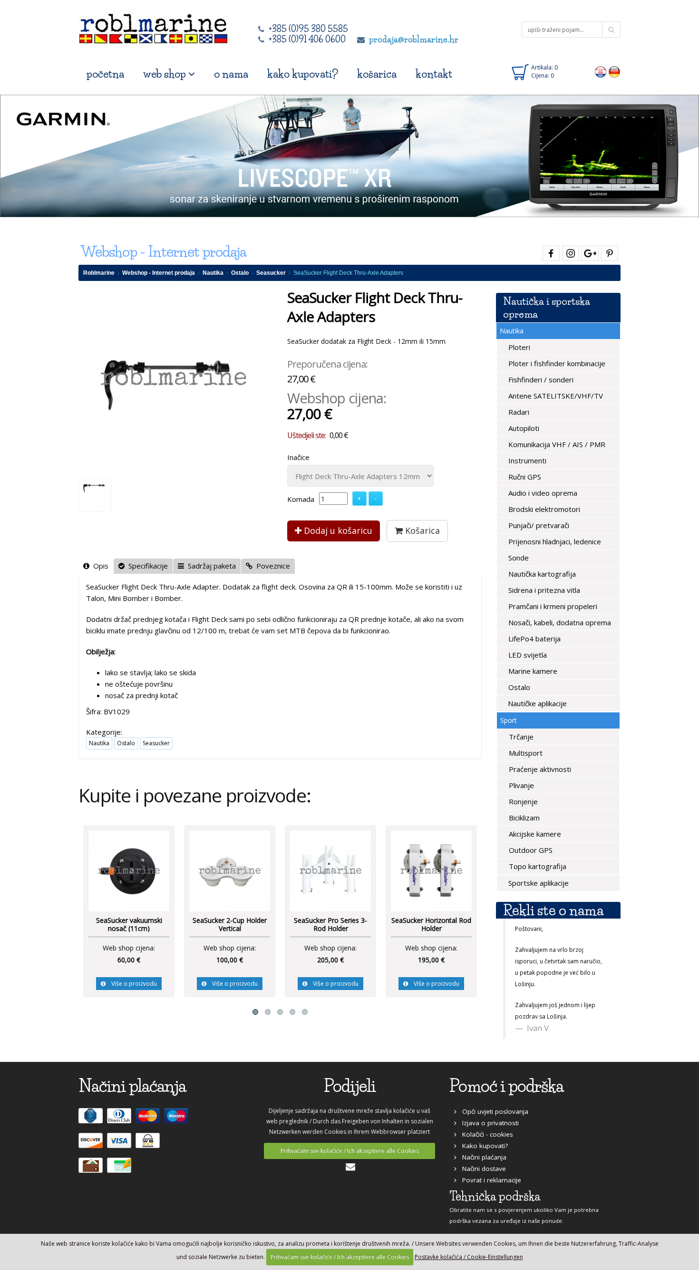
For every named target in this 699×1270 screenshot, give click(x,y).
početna (105, 74)
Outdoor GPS (530, 850)
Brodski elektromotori (543, 509)
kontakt (434, 74)
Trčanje (520, 736)
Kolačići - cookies (484, 1134)
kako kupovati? (302, 74)
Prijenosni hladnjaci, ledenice (553, 541)
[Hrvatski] (601, 71)
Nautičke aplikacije (536, 703)
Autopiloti (522, 428)
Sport (508, 720)
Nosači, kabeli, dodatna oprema (558, 622)
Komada (300, 499)
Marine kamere (531, 671)
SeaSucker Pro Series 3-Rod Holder (330, 924)
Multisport (525, 753)
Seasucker (271, 273)
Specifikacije (146, 565)
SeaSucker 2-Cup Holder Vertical (230, 924)
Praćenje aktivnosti (539, 769)
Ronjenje (522, 801)
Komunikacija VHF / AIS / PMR (555, 444)
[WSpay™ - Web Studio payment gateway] (149, 1144)
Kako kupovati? (482, 1145)
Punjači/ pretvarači (537, 525)
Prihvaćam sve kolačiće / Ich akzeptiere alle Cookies (350, 1151)
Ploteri (518, 347)
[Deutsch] (615, 71)
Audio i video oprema (541, 493)
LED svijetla (526, 655)
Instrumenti (526, 460)
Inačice (298, 457)
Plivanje (520, 785)
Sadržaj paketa (210, 565)
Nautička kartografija (541, 574)
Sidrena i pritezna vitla (543, 590)
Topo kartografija (536, 866)
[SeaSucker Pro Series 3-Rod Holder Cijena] (330, 870)
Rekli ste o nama (553, 910)
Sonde (517, 557)
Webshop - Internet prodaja (158, 273)
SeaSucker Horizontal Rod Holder (431, 924)
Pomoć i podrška (506, 1086)
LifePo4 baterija (533, 638)
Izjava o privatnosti (487, 1123)
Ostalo (240, 273)
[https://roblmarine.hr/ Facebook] (550, 251)
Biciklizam (523, 817)
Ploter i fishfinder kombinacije (555, 363)
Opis (98, 565)
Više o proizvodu (131, 984)
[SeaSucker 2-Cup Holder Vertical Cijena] (229, 870)
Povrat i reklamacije (488, 1180)
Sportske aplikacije (537, 883)
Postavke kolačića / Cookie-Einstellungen (469, 1257)
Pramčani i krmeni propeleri (551, 606)
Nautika (213, 273)
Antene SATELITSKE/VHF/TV (554, 395)
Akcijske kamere (534, 834)
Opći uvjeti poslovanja (492, 1111)
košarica (377, 74)
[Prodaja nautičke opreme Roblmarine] (153, 25)
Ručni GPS (523, 476)
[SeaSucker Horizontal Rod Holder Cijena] (431, 870)
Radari (517, 412)
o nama (231, 74)
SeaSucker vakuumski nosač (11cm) (129, 924)
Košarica (421, 530)
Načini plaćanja (481, 1157)
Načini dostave (481, 1168)
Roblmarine (99, 273)
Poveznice (271, 565)
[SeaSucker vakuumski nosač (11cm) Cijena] (128, 870)
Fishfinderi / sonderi (539, 379)
